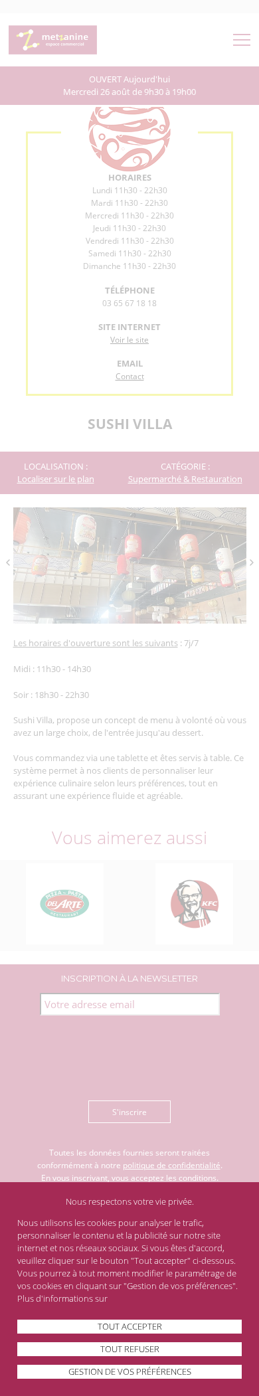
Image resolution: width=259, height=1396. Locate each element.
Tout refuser (129, 1349)
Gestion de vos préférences (129, 1371)
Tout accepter (130, 1326)
